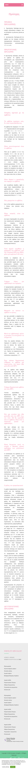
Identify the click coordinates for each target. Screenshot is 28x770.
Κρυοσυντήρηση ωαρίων (10, 668)
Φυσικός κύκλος (8, 671)
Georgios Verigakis (15, 753)
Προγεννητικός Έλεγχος (10, 682)
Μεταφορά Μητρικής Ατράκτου (11, 675)
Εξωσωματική (7, 666)
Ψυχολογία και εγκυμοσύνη (10, 687)
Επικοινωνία (7, 689)
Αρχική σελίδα (7, 680)
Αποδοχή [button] (13, 766)
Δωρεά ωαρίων (8, 673)
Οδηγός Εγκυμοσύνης (9, 685)
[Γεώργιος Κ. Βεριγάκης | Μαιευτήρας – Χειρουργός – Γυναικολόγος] (14, 1)
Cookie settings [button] (5, 766)
